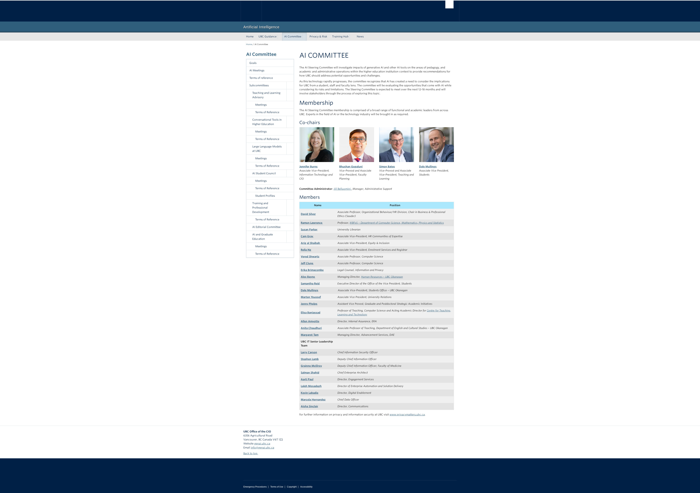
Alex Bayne (308, 276)
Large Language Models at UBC (267, 148)
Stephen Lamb (310, 359)
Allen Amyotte (310, 321)
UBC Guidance (267, 36)
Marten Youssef (311, 297)
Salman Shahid (310, 372)
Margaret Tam (309, 334)
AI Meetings (256, 70)
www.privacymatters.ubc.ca (407, 414)
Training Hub (340, 36)
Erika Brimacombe (312, 270)
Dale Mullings (428, 166)
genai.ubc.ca (262, 443)
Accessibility (306, 487)
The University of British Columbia (251, 11)
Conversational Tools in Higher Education (267, 122)
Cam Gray (307, 236)
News (360, 36)
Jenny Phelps (309, 303)
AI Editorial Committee (266, 227)
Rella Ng (306, 249)
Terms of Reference (267, 112)
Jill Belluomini (342, 188)
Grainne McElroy (311, 365)
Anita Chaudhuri (311, 328)
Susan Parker (309, 229)
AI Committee (292, 36)
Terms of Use (276, 487)
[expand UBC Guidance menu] (280, 37)
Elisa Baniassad (310, 312)
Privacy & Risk (318, 36)
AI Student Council (264, 173)
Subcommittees (259, 85)
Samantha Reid (310, 283)
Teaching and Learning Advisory (266, 95)
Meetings (261, 104)
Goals (252, 62)
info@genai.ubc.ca (262, 447)
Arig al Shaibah (310, 243)
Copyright (292, 487)
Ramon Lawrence (312, 222)
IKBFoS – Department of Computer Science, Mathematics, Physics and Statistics (397, 222)
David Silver (308, 214)
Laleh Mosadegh (311, 386)
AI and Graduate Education (262, 236)
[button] (290, 85)
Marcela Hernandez (313, 399)
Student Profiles (265, 195)
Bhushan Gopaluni (351, 166)
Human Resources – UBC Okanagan (382, 276)
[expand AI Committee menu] (304, 37)
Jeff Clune (307, 263)
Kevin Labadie (309, 392)
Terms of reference (261, 77)
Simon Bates (387, 166)
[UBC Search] (449, 4)
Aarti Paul (307, 379)
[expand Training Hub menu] (352, 37)
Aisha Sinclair (309, 406)
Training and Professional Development (260, 207)
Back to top (250, 453)
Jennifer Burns (308, 166)
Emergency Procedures (255, 487)
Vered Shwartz (310, 256)
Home (250, 36)
